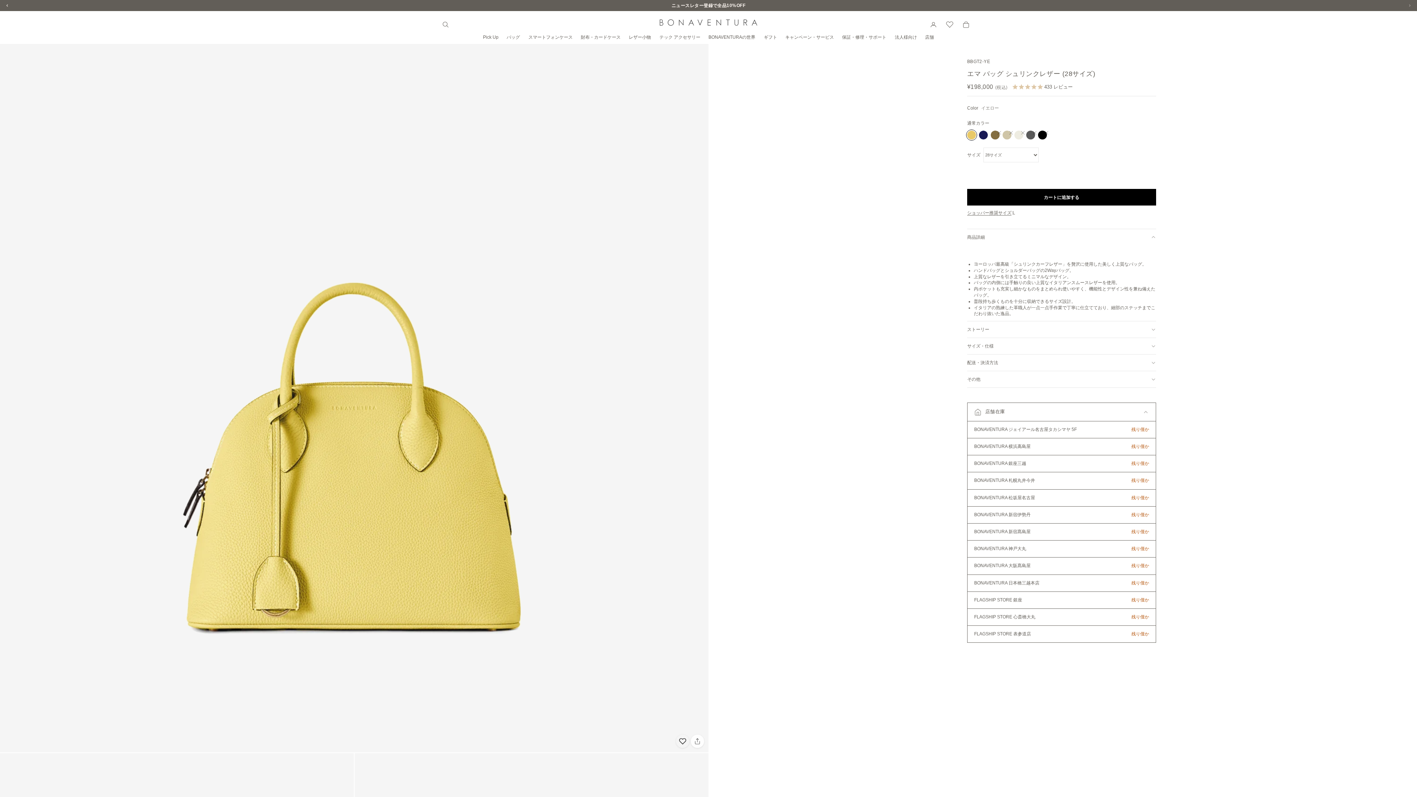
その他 (973, 379)
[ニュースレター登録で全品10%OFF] (708, 5)
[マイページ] (933, 25)
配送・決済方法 (982, 362)
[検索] (446, 25)
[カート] (966, 25)
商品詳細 (976, 237)
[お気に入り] (950, 25)
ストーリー (978, 329)
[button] (1062, 412)
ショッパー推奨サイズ (989, 212)
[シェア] (697, 741)
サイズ (973, 155)
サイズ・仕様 (980, 346)
